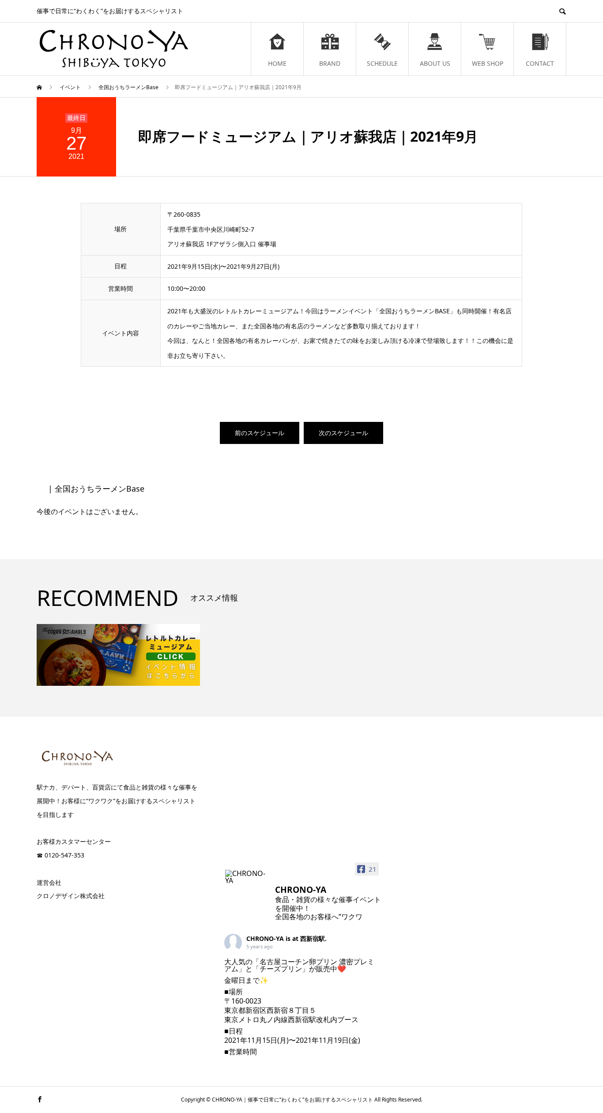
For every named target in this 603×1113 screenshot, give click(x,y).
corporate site (78, 914)
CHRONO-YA (265, 938)
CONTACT (540, 63)
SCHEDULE (382, 63)
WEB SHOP (487, 63)
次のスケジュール (343, 433)
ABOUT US (435, 63)
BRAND (329, 63)
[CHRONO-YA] (246, 877)
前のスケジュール (259, 433)
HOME (277, 63)
